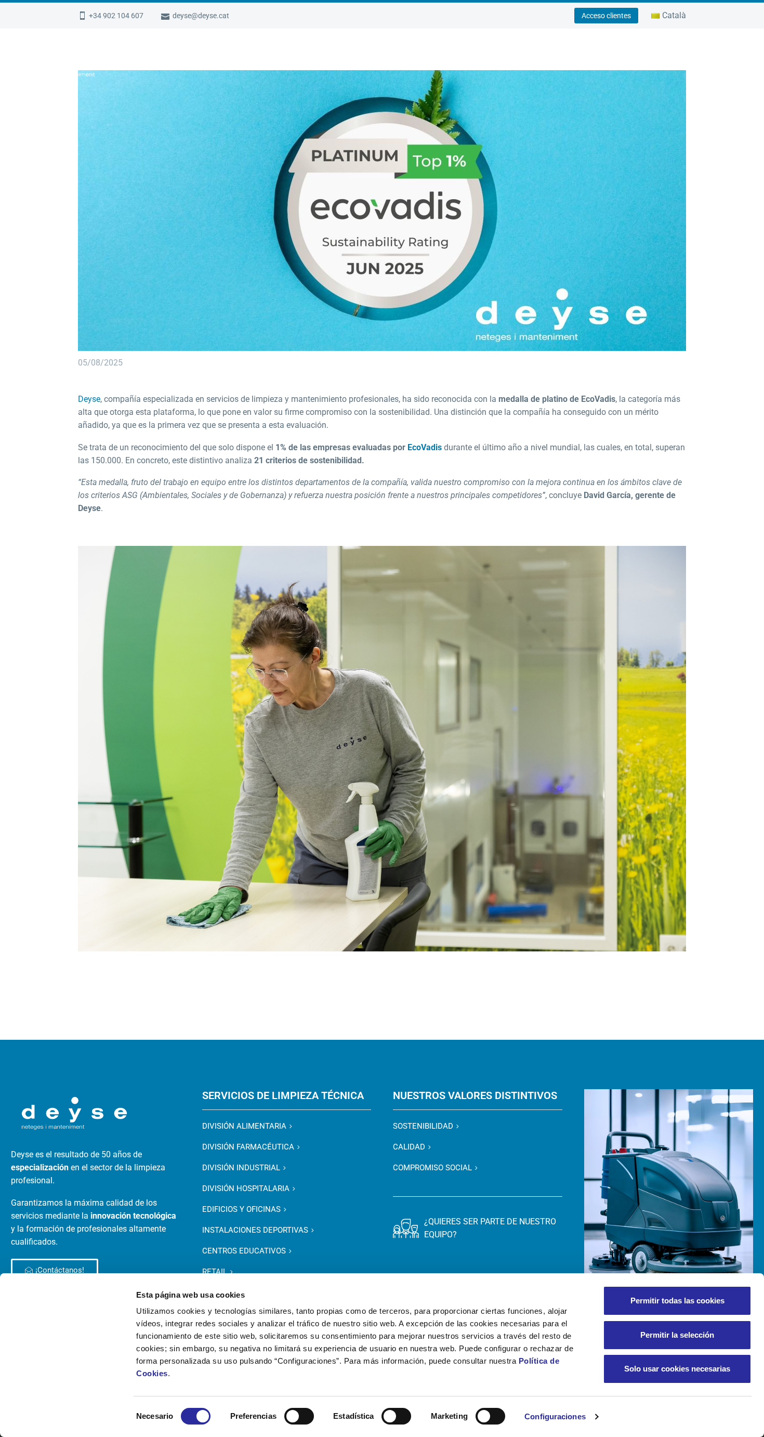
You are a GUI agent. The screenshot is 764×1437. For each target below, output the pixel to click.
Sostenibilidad (646, 61)
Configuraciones (555, 1416)
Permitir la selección (677, 1334)
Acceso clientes (606, 15)
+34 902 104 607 (116, 15)
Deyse (89, 399)
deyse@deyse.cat (201, 15)
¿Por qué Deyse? (333, 61)
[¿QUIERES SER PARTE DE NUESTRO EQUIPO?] (406, 1228)
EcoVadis (424, 447)
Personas (583, 61)
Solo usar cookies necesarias (677, 1368)
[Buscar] (744, 61)
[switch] (299, 1416)
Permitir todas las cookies (677, 1300)
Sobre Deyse (263, 61)
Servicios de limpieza (423, 61)
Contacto (710, 61)
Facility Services (515, 61)
